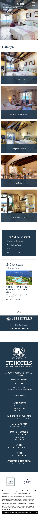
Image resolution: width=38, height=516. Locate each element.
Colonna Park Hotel (19, 408)
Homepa (9, 43)
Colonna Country (19, 411)
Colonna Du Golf (19, 437)
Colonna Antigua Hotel (19, 464)
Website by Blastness (19, 395)
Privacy (32, 374)
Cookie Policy (24, 374)
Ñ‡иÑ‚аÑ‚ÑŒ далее (12, 299)
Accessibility (19, 375)
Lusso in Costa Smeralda (19, 379)
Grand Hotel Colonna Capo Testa (19, 419)
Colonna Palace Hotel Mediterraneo (19, 448)
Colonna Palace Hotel (19, 456)
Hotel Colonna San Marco (19, 440)
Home (3, 43)
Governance (25, 372)
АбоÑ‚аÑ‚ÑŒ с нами (8, 374)
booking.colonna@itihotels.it (25, 389)
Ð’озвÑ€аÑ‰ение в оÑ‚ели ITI (10, 7)
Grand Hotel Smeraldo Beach (19, 427)
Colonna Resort (19, 406)
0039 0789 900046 (12, 389)
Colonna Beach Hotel (19, 435)
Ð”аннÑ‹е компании (14, 372)
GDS (17, 374)
